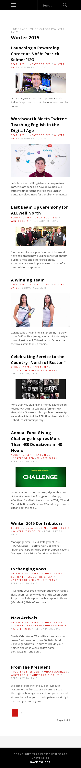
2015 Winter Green (25, 573)
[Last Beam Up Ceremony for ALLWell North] (41, 245)
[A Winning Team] (40, 325)
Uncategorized (39, 64)
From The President (26, 671)
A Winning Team (27, 280)
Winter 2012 (20, 675)
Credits (16, 527)
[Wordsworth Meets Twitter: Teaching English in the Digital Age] (40, 176)
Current (17, 576)
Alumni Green (21, 217)
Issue (30, 576)
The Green (45, 576)
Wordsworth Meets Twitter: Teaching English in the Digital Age (39, 124)
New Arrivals (24, 617)
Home (15, 28)
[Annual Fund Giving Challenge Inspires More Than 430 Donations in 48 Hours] (41, 486)
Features (18, 64)
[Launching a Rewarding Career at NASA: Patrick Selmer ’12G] (41, 91)
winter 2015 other (27, 531)
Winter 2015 (20, 220)
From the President (31, 667)
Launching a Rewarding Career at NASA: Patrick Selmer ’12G (35, 53)
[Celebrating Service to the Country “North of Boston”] (41, 398)
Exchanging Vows (28, 569)
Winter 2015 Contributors (37, 523)
